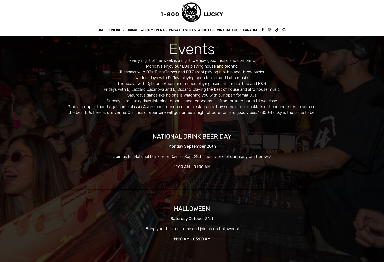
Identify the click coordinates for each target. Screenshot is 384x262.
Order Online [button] (110, 30)
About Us (206, 30)
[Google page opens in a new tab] (284, 29)
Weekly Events (154, 30)
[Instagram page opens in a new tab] (269, 29)
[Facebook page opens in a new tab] (262, 29)
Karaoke (250, 30)
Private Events (182, 30)
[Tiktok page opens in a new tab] (276, 29)
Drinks (132, 30)
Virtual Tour (229, 30)
